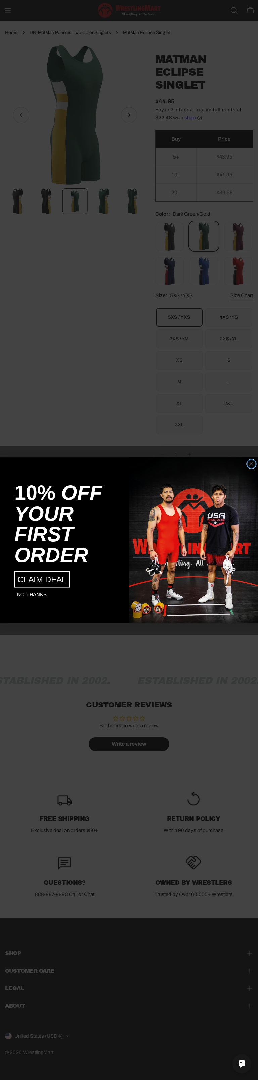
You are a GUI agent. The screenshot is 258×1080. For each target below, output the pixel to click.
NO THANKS (32, 594)
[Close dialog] (251, 463)
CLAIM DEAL (42, 579)
